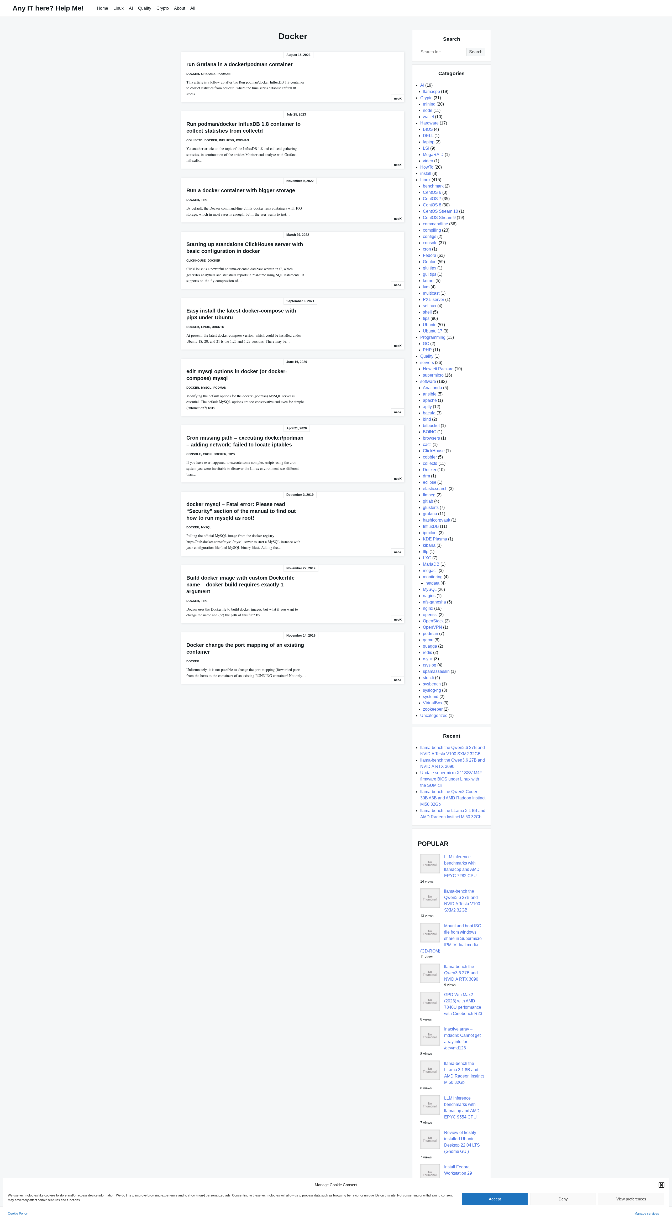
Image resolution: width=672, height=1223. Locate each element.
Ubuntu (218, 327)
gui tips (429, 274)
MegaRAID (433, 154)
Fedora (429, 255)
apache (430, 400)
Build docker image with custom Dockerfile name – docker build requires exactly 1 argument (240, 584)
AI (131, 8)
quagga (430, 646)
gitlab (428, 501)
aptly (427, 406)
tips (204, 199)
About (179, 8)
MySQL (206, 387)
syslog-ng (432, 690)
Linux (118, 8)
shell (427, 312)
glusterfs (431, 507)
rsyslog (429, 665)
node (427, 110)
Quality (144, 8)
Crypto (162, 8)
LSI (426, 148)
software (428, 381)
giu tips (429, 268)
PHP (427, 350)
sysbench (432, 684)
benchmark (433, 186)
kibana (429, 545)
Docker (192, 73)
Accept (495, 1199)
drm (426, 476)
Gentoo (430, 261)
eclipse (429, 482)
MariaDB (431, 564)
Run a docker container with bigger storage (240, 190)
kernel (428, 280)
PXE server (433, 299)
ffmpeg (429, 495)
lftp (425, 551)
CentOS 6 (432, 192)
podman (224, 73)
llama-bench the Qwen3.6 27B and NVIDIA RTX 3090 (461, 972)
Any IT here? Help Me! (48, 8)
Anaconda (432, 388)
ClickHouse (196, 260)
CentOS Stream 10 (440, 211)
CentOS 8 (432, 205)
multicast (431, 293)
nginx (428, 608)
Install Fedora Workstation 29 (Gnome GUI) (458, 1173)
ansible (430, 394)
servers (427, 362)
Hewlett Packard (438, 369)
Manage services (646, 1213)
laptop (428, 142)
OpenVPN (432, 627)
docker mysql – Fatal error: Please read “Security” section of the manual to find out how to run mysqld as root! (241, 511)
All (192, 8)
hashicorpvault (436, 520)
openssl (430, 614)
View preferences (631, 1199)
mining (429, 104)
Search (475, 52)
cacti (427, 444)
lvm (426, 287)
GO (426, 343)
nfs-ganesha (434, 602)
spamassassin (436, 671)
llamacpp (431, 91)
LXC (427, 558)
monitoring (433, 577)
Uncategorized (434, 715)
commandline (435, 224)
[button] (661, 1185)
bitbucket (431, 425)
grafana (208, 73)
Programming (432, 337)
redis (427, 652)
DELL (428, 135)
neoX (398, 98)
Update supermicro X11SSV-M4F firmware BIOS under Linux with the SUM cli (451, 779)
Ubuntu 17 (432, 331)
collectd (194, 140)
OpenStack (433, 621)
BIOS (428, 129)
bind (427, 419)
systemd (430, 696)
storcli (428, 677)
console (193, 454)
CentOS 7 (432, 198)
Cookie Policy (18, 1213)
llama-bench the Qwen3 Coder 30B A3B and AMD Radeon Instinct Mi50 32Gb (452, 797)
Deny (563, 1199)
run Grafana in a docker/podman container (239, 64)
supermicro (433, 375)
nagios (429, 596)
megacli (430, 570)
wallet (428, 117)
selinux (429, 306)
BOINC (429, 432)
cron (207, 454)
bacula (429, 413)
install (425, 173)
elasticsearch (435, 488)
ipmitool (430, 532)
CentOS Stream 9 (439, 217)
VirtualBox (432, 703)
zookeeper (433, 709)
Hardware (429, 123)
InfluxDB (226, 140)
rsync (428, 659)
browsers (431, 438)
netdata (432, 583)
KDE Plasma (435, 539)
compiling (432, 230)
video (428, 161)
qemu (428, 640)
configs (429, 236)
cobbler (430, 457)
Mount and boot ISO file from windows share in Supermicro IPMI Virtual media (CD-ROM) (451, 938)
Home (102, 8)
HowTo (426, 167)
